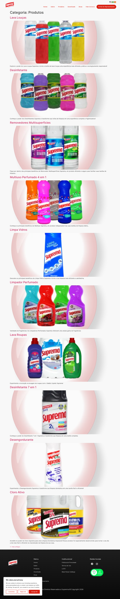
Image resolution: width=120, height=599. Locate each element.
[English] (110, 2)
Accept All (34, 591)
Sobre (53, 7)
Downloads (71, 7)
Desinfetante (18, 70)
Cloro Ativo (17, 492)
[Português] (113, 2)
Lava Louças (18, 17)
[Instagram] (97, 564)
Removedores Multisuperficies (30, 122)
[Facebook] (92, 564)
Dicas (80, 7)
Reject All (23, 591)
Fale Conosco (90, 7)
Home (45, 7)
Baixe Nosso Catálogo (68, 572)
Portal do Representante (106, 7)
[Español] (115, 2)
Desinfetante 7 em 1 (23, 387)
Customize (11, 591)
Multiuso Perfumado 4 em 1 (28, 177)
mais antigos (15, 547)
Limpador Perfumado (24, 282)
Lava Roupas (18, 334)
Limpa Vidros (18, 229)
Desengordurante (21, 439)
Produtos (61, 7)
